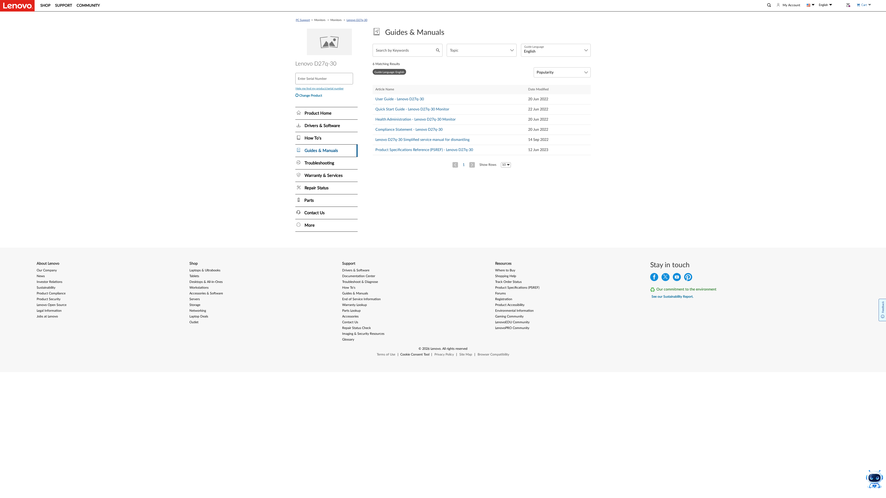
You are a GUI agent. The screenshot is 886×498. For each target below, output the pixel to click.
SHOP (45, 5)
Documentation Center (358, 276)
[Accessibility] (838, 5)
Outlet (193, 322)
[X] (666, 278)
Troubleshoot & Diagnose (360, 282)
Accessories (350, 316)
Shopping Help (505, 276)
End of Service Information (361, 299)
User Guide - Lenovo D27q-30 (399, 99)
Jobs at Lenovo (47, 316)
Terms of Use (386, 354)
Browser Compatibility (493, 354)
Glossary (348, 339)
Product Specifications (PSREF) (517, 287)
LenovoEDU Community (512, 322)
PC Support (303, 20)
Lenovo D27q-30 (357, 20)
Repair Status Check (356, 328)
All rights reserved (454, 348)
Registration (503, 299)
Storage (194, 305)
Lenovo (436, 348)
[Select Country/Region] (810, 5)
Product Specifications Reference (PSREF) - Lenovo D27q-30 (424, 150)
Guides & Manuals (355, 293)
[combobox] (481, 50)
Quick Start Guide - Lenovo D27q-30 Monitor (412, 109)
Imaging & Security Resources (363, 333)
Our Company (47, 270)
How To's (348, 287)
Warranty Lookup (354, 305)
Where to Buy (505, 270)
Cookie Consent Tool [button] (414, 354)
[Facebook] (654, 278)
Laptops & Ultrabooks (204, 270)
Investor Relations (49, 282)
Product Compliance (51, 293)
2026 (426, 348)
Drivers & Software (355, 270)
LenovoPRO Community (512, 328)
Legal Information (49, 310)
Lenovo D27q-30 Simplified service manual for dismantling (422, 140)
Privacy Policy (444, 354)
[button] (769, 5)
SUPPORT (63, 5)
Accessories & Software (206, 293)
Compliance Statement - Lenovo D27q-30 (409, 129)
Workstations (199, 287)
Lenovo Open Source (51, 305)
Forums (500, 293)
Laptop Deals (198, 316)
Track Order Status (508, 282)
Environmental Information (514, 310)
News (41, 276)
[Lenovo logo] (17, 6)
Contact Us (350, 322)
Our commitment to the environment (686, 289)
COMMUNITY (88, 5)
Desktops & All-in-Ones (206, 282)
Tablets (194, 276)
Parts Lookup (351, 310)
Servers (194, 299)
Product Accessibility (509, 305)
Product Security (48, 299)
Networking (197, 310)
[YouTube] (677, 278)
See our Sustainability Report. (672, 296)
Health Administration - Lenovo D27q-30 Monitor (415, 119)
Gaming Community (509, 316)
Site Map (465, 354)
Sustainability (46, 287)
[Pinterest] (688, 278)
